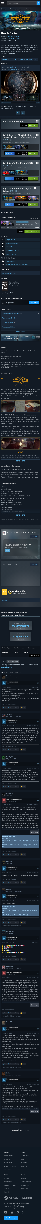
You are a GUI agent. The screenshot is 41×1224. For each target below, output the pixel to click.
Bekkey (8, 889)
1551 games (9, 1075)
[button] (4, 9)
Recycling (24, 1166)
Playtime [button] (16, 652)
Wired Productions (14, 38)
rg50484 (9, 861)
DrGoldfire (9, 966)
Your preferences (19, 615)
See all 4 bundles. (7, 212)
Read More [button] (34, 832)
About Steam (8, 1155)
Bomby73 (9, 757)
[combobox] (22, 3)
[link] (21, 153)
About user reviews (7, 615)
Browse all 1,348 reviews (20, 1130)
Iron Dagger (10, 931)
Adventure (5, 59)
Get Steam (24, 1178)
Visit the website (7, 322)
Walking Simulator (25, 59)
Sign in (3, 106)
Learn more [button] (34, 302)
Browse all (34, 218)
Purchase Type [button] (19, 648)
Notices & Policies (10, 1185)
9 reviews (18, 968)
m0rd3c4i (9, 793)
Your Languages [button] (12, 661)
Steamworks (8, 1162)
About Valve (24, 1155)
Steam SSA (7, 1159)
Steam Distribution (10, 1166)
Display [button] (26, 652)
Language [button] (31, 648)
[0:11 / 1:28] (20, 82)
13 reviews (18, 1075)
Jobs (22, 1159)
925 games (9, 891)
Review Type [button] (6, 648)
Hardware (24, 1162)
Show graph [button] (33, 655)
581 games (9, 716)
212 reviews (9, 933)
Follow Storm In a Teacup (18, 545)
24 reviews (9, 863)
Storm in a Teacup (14, 36)
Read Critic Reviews (19, 593)
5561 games (9, 678)
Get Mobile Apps (11, 1218)
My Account (25, 1188)
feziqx (8, 1073)
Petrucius (9, 676)
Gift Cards (7, 1169)
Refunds (6, 1192)
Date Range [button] (5, 652)
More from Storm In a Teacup (21, 533)
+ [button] (35, 59)
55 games (9, 759)
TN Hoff (9, 714)
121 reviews (19, 678)
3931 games (9, 968)
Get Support (24, 1185)
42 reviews (9, 795)
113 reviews (18, 716)
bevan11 (9, 1022)
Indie (14, 59)
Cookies (6, 1188)
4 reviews (8, 1024)
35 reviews (17, 759)
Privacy (6, 1178)
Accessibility (8, 1181)
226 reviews (18, 891)
